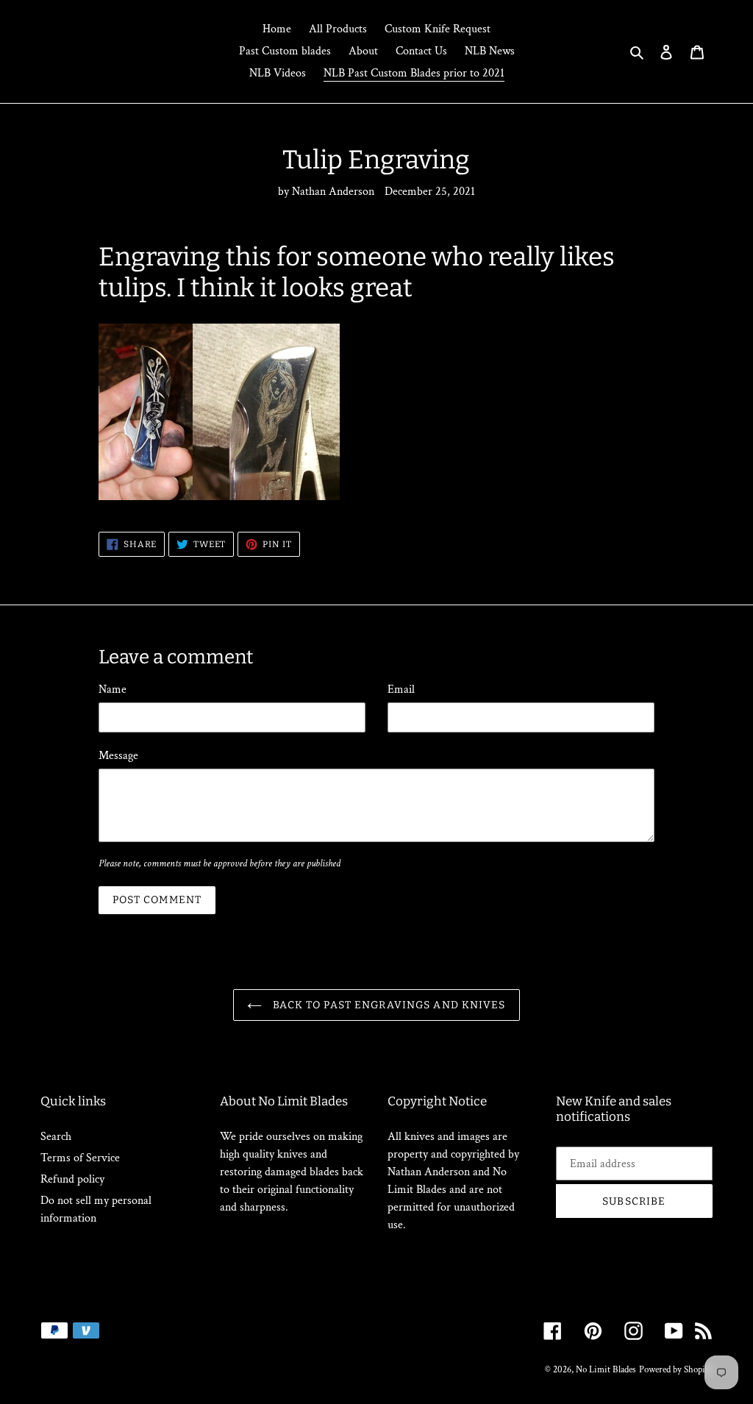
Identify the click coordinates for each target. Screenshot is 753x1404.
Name (112, 689)
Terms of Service (80, 1158)
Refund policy (72, 1179)
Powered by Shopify (676, 1370)
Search (55, 1136)
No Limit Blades (606, 1370)
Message (118, 755)
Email (401, 689)
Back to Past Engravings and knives (387, 1005)
